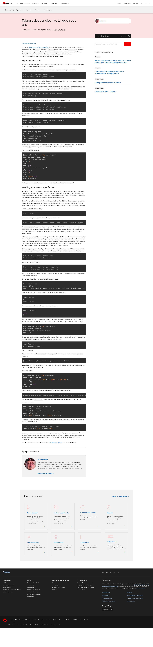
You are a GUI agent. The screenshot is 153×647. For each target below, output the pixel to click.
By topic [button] (28, 10)
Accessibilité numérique (56, 624)
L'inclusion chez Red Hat (64, 619)
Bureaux (34, 619)
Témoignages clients (107, 598)
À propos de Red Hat (12, 619)
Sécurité (110, 513)
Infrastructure (58, 543)
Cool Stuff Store (75, 619)
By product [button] (19, 10)
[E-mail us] (108, 36)
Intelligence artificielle (61, 513)
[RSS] (129, 36)
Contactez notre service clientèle (85, 585)
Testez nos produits (57, 582)
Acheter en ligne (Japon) (58, 587)
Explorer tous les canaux (119, 496)
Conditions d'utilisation (28, 624)
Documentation (127, 3)
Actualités (129, 592)
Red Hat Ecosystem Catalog (34, 594)
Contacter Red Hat (42, 619)
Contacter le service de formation (85, 587)
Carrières (21, 619)
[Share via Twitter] (106, 36)
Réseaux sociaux (81, 589)
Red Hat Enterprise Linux (9, 585)
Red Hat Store (55, 585)
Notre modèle (105, 595)
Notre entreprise (106, 592)
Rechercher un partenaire (33, 592)
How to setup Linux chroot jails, (39, 47)
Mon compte (30, 585)
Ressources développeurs (33, 589)
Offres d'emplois (131, 601)
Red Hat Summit (84, 619)
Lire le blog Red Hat (52, 619)
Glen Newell (103, 21)
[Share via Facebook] (101, 36)
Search (127, 44)
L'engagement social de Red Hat (135, 598)
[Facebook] (111, 573)
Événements (28, 619)
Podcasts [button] (37, 10)
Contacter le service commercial (85, 582)
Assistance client (31, 587)
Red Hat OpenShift (7, 587)
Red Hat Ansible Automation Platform (12, 589)
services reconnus (140, 588)
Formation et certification (33, 582)
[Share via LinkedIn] (104, 36)
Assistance (135, 3)
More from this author (45, 473)
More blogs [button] (47, 10)
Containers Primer (55, 443)
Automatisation (32, 513)
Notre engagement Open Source (135, 595)
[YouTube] (107, 573)
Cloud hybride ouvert (87, 513)
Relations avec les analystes (108, 601)
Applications (84, 543)
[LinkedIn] (103, 573)
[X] (114, 573)
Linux (55, 30)
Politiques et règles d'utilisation (42, 624)
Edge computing (33, 543)
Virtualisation (111, 542)
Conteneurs (61, 30)
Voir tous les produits (8, 592)
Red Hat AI (5, 582)
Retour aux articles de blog (29, 43)
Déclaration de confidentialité (14, 624)
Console (119, 3)
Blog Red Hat (9, 10)
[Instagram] (118, 573)
